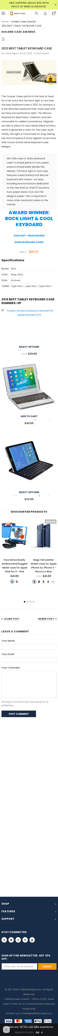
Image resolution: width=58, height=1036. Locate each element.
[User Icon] (45, 13)
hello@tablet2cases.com (37, 1013)
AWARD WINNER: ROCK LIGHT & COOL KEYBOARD (29, 218)
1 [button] (24, 601)
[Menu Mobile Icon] (3, 13)
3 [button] (30, 601)
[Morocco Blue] (34, 581)
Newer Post (46, 619)
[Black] (39, 581)
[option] (14, 551)
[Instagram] (18, 940)
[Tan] (43, 581)
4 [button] (33, 601)
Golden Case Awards (23, 21)
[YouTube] (32, 940)
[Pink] (17, 581)
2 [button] (27, 601)
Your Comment (10, 667)
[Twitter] (11, 940)
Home (4, 21)
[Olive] (48, 581)
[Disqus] (29, 758)
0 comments (41, 53)
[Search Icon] (36, 13)
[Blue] (12, 581)
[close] (55, 4)
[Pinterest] (25, 940)
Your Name (8, 640)
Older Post (12, 619)
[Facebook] (4, 940)
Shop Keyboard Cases (29, 242)
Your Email (7, 654)
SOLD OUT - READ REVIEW (29, 235)
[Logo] (17, 13)
